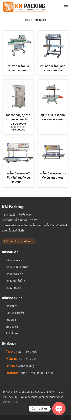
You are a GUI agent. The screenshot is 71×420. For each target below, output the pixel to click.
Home (28, 20)
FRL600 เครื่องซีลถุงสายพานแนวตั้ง (52, 68)
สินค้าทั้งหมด (12, 333)
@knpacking (26, 366)
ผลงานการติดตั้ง (14, 313)
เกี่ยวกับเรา (11, 306)
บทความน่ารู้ (12, 327)
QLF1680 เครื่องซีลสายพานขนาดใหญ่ (53, 117)
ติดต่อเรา (10, 320)
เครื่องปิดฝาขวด (14, 274)
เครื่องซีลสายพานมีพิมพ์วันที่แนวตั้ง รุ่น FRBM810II (18, 178)
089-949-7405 (27, 352)
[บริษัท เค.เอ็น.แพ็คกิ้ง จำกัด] (32, 6)
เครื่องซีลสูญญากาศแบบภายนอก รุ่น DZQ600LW (18, 119)
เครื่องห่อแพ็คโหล (15, 281)
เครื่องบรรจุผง (13, 260)
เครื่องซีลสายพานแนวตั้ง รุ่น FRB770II (53, 176)
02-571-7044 (28, 359)
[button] (66, 6)
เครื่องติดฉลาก (13, 288)
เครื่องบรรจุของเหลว (17, 267)
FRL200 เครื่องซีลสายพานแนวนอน (18, 68)
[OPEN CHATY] (59, 408)
